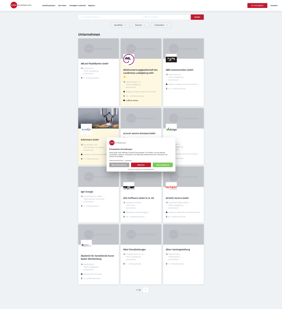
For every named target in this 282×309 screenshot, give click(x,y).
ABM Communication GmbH (179, 70)
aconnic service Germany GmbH (139, 133)
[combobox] (110, 17)
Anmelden (274, 6)
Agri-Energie (87, 191)
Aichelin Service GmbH (177, 198)
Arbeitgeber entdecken (77, 6)
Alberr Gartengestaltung (178, 249)
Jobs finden (62, 6)
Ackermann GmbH (90, 139)
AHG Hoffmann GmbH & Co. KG (138, 198)
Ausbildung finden (48, 6)
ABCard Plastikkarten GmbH (94, 63)
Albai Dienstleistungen (134, 249)
